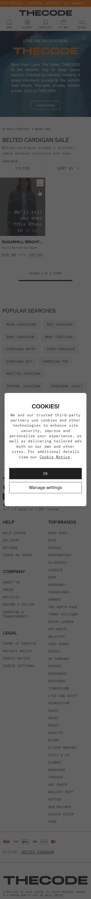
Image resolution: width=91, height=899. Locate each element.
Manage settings (45, 487)
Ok (45, 473)
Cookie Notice (55, 457)
